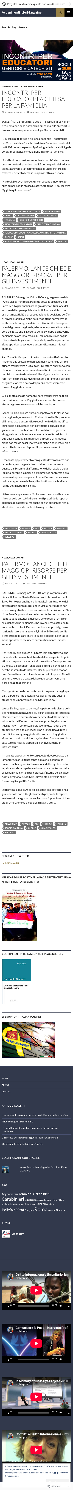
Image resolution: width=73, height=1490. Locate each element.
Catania (29, 1199)
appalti (26, 528)
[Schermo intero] (67, 1306)
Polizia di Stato (14, 1209)
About (5, 1085)
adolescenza (52, 211)
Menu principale (68, 12)
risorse (9, 237)
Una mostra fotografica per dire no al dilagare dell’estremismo (35, 1115)
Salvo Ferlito (48, 532)
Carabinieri (13, 1199)
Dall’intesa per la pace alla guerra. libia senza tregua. (30, 1137)
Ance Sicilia (11, 528)
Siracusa (60, 1210)
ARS (37, 528)
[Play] (7, 1306)
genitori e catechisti (31, 220)
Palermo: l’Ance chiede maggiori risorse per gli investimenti (36, 570)
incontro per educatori (18, 224)
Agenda (6, 86)
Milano (61, 1200)
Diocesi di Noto (25, 215)
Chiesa (8, 215)
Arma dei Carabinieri (34, 1194)
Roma (40, 1209)
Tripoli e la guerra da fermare (17, 1121)
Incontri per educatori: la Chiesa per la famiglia (33, 99)
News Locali (19, 86)
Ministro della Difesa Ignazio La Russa (18, 1204)
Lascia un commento (42, 112)
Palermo (61, 528)
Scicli (21, 237)
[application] (36, 1290)
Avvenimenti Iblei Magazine (21, 12)
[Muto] (61, 1306)
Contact (7, 1091)
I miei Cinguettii (10, 863)
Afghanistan (10, 1194)
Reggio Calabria (14, 532)
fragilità (10, 220)
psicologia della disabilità (20, 228)
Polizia (50, 1204)
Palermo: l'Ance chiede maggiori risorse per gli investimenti (36, 275)
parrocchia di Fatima (48, 224)
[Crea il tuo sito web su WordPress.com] (36, 4)
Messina (48, 528)
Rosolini (51, 1210)
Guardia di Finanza (42, 1200)
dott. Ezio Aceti (48, 215)
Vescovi (62, 241)
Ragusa (30, 1210)
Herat (54, 1200)
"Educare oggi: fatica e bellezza (22, 211)
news (5, 262)
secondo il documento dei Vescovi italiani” (29, 241)
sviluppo (10, 537)
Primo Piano (35, 86)
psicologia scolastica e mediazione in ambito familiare (35, 233)
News (5, 1078)
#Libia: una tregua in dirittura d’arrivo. (22, 1143)
